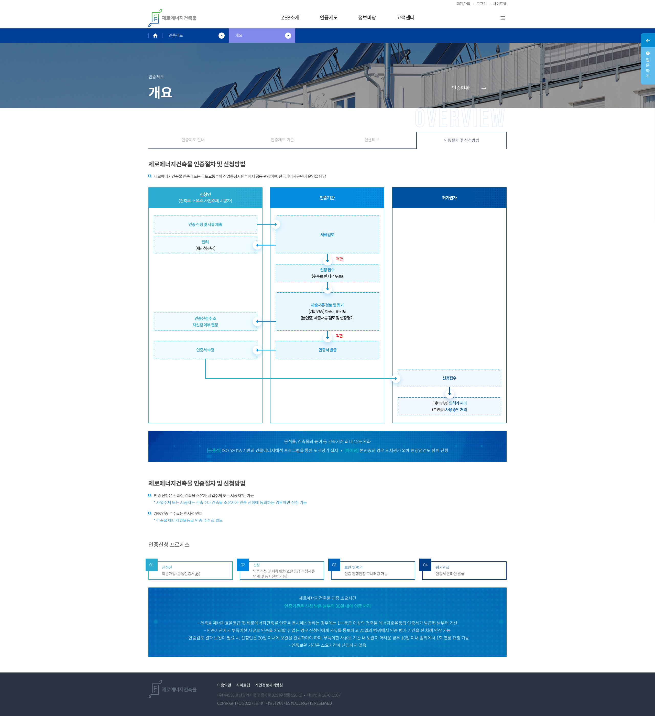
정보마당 (367, 18)
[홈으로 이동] (155, 35)
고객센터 (405, 18)
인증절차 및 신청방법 (461, 140)
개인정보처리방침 (269, 685)
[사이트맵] (503, 18)
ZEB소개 (290, 18)
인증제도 (329, 18)
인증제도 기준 (282, 140)
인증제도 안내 (193, 140)
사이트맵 (243, 685)
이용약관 (224, 685)
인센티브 (371, 140)
